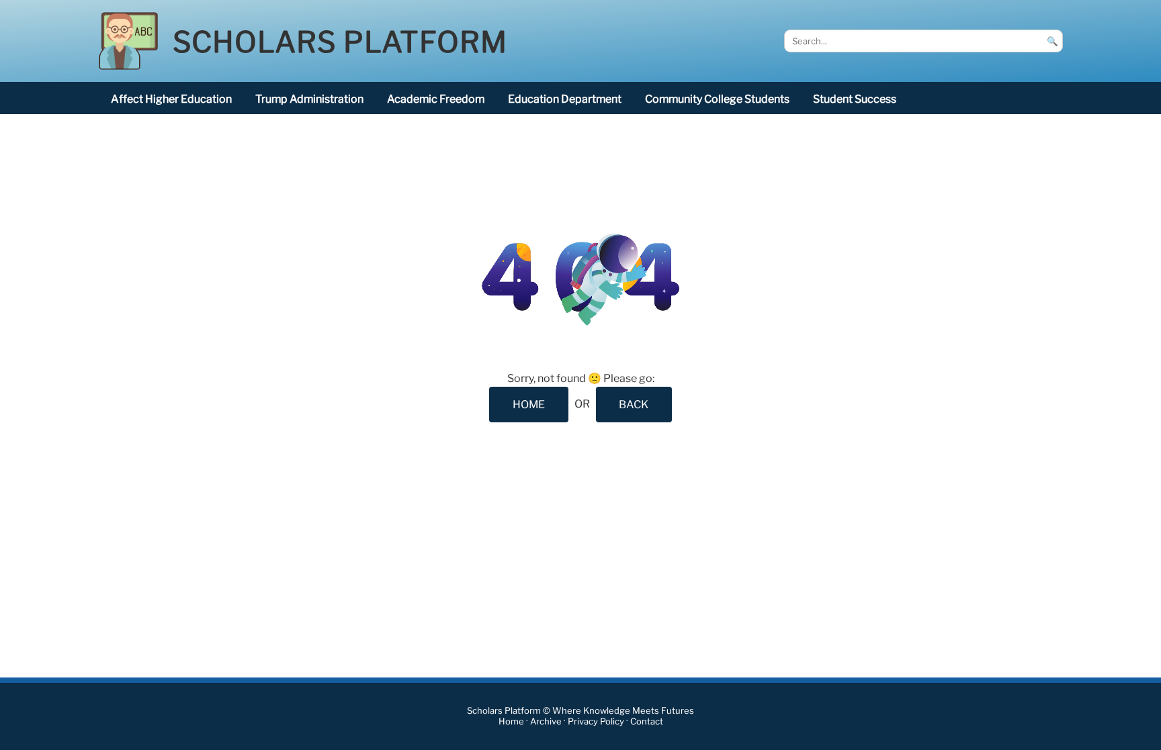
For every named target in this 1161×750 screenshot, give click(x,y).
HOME (529, 404)
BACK (633, 404)
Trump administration (309, 99)
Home (511, 721)
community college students (717, 99)
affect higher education (171, 99)
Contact (646, 721)
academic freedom (435, 99)
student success (854, 99)
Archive (546, 721)
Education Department (564, 99)
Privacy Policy (596, 721)
